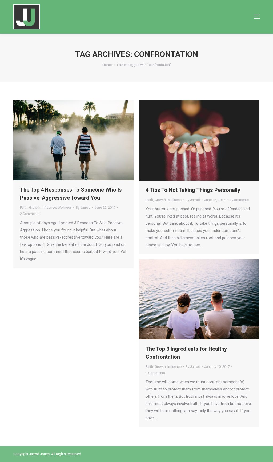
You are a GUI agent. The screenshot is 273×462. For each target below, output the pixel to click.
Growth (34, 208)
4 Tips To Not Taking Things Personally (193, 190)
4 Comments (239, 200)
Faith (23, 208)
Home (107, 65)
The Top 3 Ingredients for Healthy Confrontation (186, 353)
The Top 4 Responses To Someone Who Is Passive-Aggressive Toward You (71, 194)
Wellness (65, 208)
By (83, 208)
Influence (49, 208)
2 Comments (29, 214)
